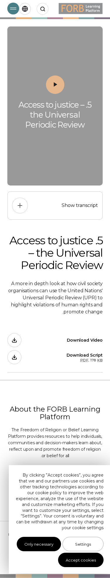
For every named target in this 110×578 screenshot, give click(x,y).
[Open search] (42, 9)
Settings (83, 544)
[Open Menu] (13, 8)
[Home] (81, 9)
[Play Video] (55, 84)
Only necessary (38, 544)
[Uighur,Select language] (25, 9)
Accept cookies (81, 560)
